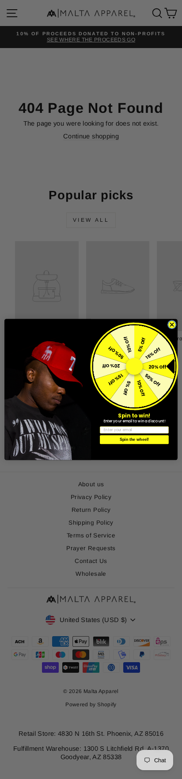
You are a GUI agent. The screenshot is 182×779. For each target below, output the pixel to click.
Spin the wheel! (134, 439)
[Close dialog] (172, 324)
